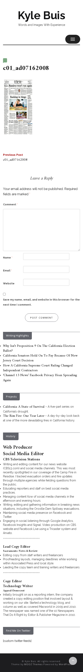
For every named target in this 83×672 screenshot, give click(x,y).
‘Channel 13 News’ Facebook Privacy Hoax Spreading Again (40, 377)
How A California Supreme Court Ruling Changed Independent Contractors (38, 368)
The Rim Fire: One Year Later (23, 416)
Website (9, 283)
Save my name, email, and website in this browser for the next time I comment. (41, 302)
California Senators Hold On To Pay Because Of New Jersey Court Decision (40, 358)
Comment (10, 204)
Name (7, 257)
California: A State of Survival (24, 407)
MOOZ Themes (33, 664)
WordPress (65, 664)
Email (7, 270)
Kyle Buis (41, 15)
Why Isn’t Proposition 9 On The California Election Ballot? (39, 348)
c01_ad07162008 (15, 158)
